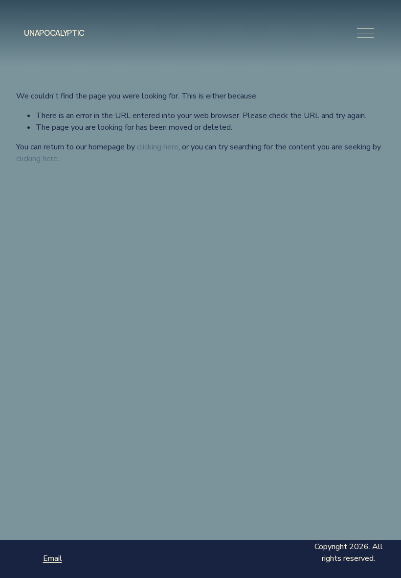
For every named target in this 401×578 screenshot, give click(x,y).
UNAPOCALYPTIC (54, 32)
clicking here (157, 147)
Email (52, 558)
